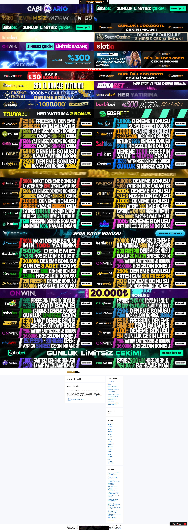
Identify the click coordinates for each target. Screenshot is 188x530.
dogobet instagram (111, 495)
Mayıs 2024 (110, 447)
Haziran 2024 (110, 446)
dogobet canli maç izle (111, 478)
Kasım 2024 (110, 437)
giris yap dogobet (118, 514)
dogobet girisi (111, 483)
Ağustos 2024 (110, 442)
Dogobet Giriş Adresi (112, 488)
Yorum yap (69, 400)
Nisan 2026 (110, 426)
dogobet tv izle (116, 507)
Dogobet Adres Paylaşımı (113, 396)
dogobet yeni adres (116, 510)
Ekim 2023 (110, 459)
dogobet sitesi (110, 504)
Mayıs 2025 (110, 431)
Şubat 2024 (110, 452)
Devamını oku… (99, 395)
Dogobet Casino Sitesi (114, 481)
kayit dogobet (112, 517)
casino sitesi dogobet (116, 472)
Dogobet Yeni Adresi (111, 511)
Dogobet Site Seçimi (112, 391)
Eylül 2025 (110, 427)
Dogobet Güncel (110, 489)
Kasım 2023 (110, 457)
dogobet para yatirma (112, 500)
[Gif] (94, 173)
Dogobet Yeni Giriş (112, 512)
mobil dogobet (110, 518)
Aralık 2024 (110, 436)
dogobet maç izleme (112, 497)
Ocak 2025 (110, 434)
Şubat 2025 (110, 432)
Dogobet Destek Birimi (112, 404)
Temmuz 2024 (110, 444)
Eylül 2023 (110, 461)
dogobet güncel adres (112, 490)
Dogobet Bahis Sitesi (112, 474)
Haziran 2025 (110, 429)
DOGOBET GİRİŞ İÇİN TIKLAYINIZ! (94, 69)
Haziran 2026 (110, 424)
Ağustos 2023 (110, 462)
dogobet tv (110, 507)
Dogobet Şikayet (111, 514)
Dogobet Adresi (111, 381)
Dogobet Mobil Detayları (112, 386)
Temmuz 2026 (110, 422)
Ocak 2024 (110, 454)
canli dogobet (109, 472)
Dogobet (69, 398)
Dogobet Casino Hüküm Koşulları (73, 399)
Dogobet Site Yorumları (112, 388)
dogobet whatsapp (110, 510)
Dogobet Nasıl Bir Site (113, 499)
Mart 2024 (110, 451)
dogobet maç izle (110, 496)
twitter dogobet (116, 518)
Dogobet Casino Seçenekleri (113, 402)
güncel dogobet (110, 515)
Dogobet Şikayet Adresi (112, 399)
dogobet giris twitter (111, 484)
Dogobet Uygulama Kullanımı (113, 394)
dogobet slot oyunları (116, 504)
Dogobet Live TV (111, 401)
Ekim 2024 (110, 439)
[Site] (47, 123)
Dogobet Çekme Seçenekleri (113, 389)
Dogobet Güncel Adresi (113, 492)
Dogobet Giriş (110, 383)
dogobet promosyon (111, 501)
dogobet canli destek (112, 477)
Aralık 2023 (110, 456)
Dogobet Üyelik (73, 386)
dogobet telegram (112, 505)
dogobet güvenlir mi (113, 493)
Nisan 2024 (110, 449)
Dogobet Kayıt (117, 495)
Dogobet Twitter (111, 508)
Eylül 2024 (110, 441)
